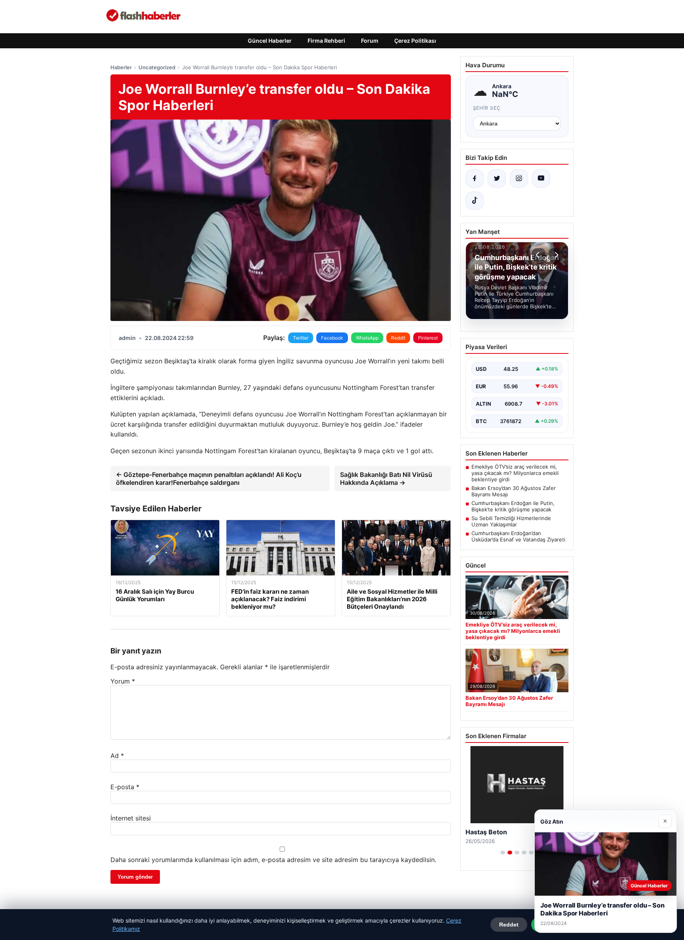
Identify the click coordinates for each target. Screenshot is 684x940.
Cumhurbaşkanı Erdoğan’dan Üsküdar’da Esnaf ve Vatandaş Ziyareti (518, 536)
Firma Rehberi (326, 40)
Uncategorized (157, 67)
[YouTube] (541, 178)
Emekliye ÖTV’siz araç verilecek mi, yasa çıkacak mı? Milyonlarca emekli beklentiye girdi (515, 472)
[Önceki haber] (538, 255)
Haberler (121, 67)
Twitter (300, 338)
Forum (369, 40)
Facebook (332, 338)
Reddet (509, 924)
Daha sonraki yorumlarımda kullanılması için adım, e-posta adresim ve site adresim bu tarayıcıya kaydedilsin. (273, 860)
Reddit (398, 338)
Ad (117, 756)
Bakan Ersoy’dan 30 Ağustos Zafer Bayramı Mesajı (513, 491)
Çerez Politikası (415, 40)
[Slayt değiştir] (502, 853)
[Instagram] (519, 178)
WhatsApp (367, 338)
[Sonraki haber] (555, 255)
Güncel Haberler (270, 40)
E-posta (124, 787)
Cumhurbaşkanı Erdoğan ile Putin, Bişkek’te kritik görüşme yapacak (513, 506)
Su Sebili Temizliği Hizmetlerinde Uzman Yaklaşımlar (511, 521)
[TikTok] (475, 201)
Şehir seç (487, 108)
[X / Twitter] (497, 178)
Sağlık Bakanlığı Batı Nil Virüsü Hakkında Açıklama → (386, 478)
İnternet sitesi (130, 818)
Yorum (122, 681)
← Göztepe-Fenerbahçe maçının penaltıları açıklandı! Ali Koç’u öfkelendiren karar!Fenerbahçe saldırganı (209, 478)
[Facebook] (475, 178)
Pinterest (428, 338)
